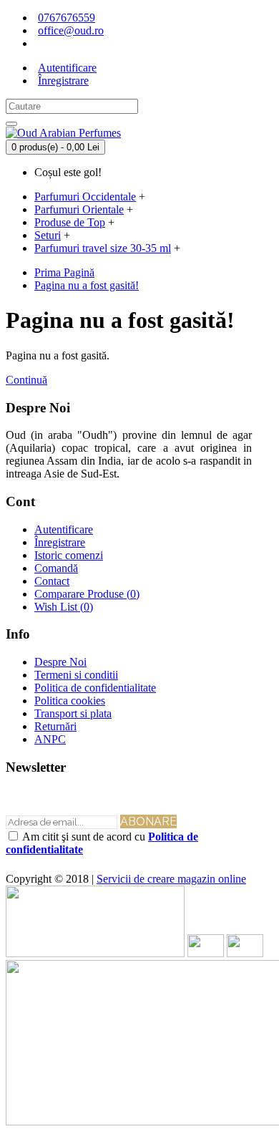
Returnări (55, 726)
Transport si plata (73, 713)
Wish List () (63, 607)
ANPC (50, 739)
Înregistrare (59, 542)
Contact (51, 581)
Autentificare (63, 529)
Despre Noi (60, 662)
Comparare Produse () (87, 594)
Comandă (56, 568)
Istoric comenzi (68, 555)
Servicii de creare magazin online (171, 879)
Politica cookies (69, 700)
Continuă (26, 380)
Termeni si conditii (76, 675)
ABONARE (148, 821)
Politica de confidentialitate (95, 688)
